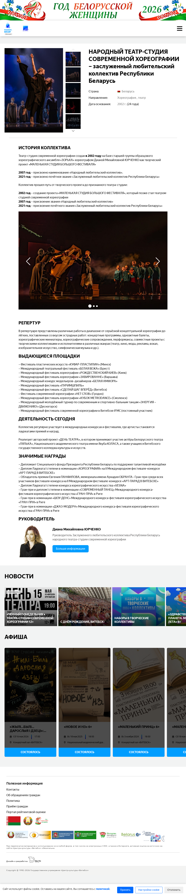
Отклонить (173, 889)
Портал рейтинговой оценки (26, 812)
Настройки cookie (148, 889)
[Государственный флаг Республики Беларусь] (13, 820)
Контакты (12, 789)
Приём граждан (17, 806)
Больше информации (70, 548)
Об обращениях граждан (23, 795)
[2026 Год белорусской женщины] (41, 820)
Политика (13, 800)
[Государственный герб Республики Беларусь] (28, 820)
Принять (125, 889)
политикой (103, 889)
